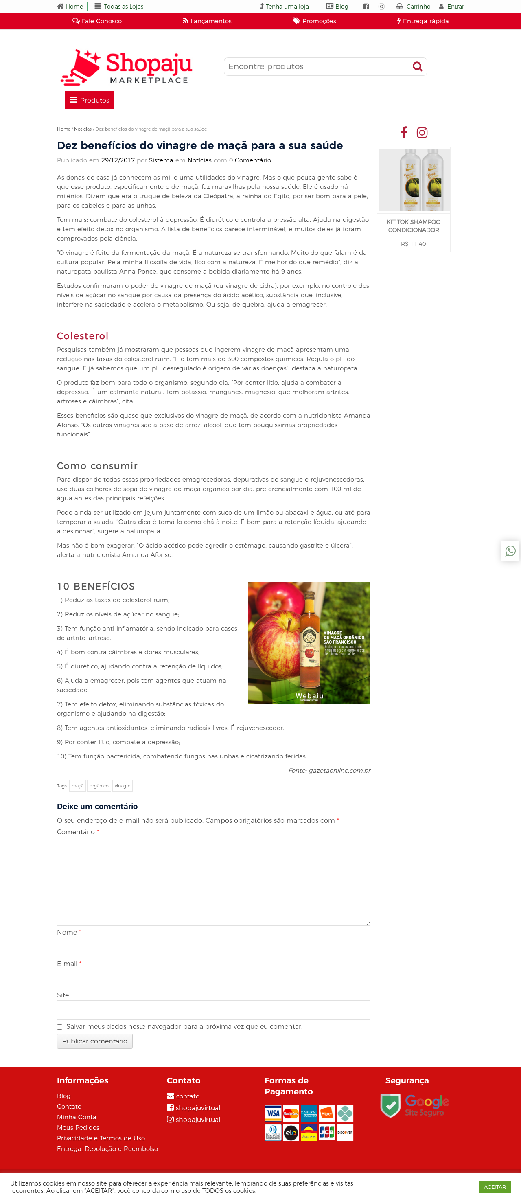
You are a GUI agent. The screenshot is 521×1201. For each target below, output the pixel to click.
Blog (341, 6)
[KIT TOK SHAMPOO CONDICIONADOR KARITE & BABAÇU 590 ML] (413, 180)
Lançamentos (210, 21)
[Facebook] (404, 132)
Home (74, 6)
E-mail (69, 964)
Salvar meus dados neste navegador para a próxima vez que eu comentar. (184, 1026)
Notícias (83, 129)
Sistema (161, 160)
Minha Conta (76, 1117)
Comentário (78, 832)
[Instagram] (422, 132)
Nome (69, 932)
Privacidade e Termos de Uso (101, 1138)
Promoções (318, 21)
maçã (77, 786)
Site (63, 995)
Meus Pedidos (78, 1127)
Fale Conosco (101, 21)
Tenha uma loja (287, 6)
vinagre (122, 786)
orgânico (99, 786)
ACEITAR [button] (495, 1186)
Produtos (94, 100)
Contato (69, 1106)
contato (187, 1096)
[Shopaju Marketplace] (126, 67)
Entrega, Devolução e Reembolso (107, 1149)
